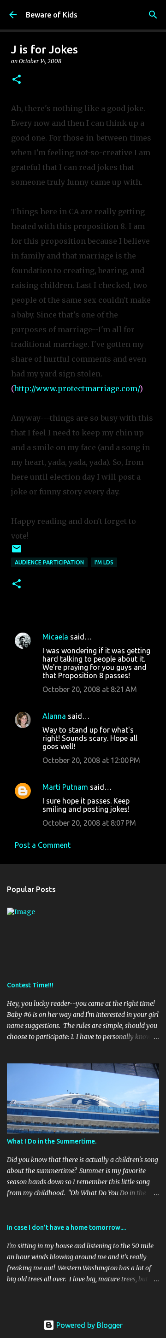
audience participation (49, 562)
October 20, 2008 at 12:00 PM (91, 760)
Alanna (54, 716)
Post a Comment (43, 845)
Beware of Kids (51, 15)
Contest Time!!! (30, 985)
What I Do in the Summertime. (51, 1141)
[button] (16, 80)
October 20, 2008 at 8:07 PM (89, 823)
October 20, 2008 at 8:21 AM (89, 689)
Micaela (55, 637)
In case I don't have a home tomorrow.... (66, 1227)
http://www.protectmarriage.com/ (77, 388)
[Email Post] (16, 552)
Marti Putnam (65, 787)
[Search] (153, 15)
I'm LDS (104, 562)
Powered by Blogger (88, 1325)
